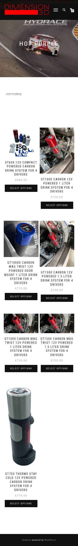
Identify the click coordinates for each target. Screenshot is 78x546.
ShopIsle (27, 540)
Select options (21, 188)
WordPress (50, 540)
